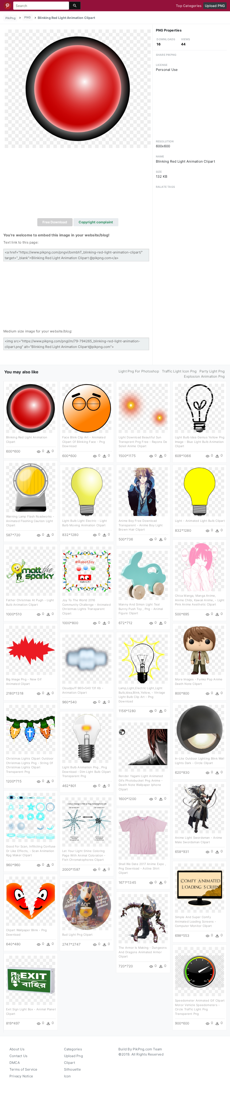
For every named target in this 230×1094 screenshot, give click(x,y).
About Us (16, 1049)
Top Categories (188, 6)
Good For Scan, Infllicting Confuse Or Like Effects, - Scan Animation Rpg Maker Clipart (31, 851)
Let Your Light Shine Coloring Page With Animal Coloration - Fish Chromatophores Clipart (84, 855)
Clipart (69, 1062)
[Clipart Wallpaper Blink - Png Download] (30, 901)
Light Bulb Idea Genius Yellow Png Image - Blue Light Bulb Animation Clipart (199, 441)
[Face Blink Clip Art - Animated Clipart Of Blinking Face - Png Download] (86, 408)
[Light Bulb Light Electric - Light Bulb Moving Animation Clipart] (86, 491)
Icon (67, 1076)
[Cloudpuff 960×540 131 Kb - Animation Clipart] (86, 659)
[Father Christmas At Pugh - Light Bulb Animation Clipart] (30, 571)
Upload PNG (215, 6)
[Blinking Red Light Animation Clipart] (78, 88)
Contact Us (18, 1056)
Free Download (54, 222)
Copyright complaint (96, 222)
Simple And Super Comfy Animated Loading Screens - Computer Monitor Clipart (195, 921)
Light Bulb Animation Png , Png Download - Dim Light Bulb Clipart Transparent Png (86, 771)
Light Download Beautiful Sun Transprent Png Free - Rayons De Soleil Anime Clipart (143, 441)
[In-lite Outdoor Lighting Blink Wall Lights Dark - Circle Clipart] (199, 729)
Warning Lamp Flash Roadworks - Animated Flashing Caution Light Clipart (30, 521)
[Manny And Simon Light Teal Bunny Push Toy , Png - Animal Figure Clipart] (143, 575)
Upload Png (73, 1056)
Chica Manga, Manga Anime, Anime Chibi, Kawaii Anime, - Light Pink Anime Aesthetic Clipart (200, 600)
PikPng (10, 18)
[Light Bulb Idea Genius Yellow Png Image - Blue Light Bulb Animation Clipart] (199, 408)
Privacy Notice (21, 1076)
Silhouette (72, 1069)
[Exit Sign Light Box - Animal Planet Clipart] (30, 980)
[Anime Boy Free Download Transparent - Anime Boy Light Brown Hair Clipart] (143, 491)
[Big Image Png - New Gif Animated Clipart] (30, 650)
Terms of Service (23, 1069)
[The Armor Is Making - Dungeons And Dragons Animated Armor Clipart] (143, 918)
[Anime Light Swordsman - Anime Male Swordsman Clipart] (199, 808)
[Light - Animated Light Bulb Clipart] (199, 491)
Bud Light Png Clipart (77, 934)
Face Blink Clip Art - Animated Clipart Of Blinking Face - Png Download (84, 441)
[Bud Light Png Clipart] (86, 905)
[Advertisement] (77, 184)
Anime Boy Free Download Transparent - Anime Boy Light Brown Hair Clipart (141, 525)
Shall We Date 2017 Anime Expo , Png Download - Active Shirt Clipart (142, 868)
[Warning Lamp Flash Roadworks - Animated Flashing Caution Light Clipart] (30, 487)
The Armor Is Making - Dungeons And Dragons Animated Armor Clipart (143, 952)
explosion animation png (204, 376)
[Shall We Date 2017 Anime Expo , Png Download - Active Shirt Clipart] (143, 835)
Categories (73, 1049)
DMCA (14, 1062)
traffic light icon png (179, 371)
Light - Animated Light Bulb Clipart (200, 520)
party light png (212, 371)
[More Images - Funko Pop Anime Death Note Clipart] (199, 650)
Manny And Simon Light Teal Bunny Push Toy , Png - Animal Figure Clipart (141, 609)
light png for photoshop (139, 371)
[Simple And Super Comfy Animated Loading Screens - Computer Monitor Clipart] (199, 888)
